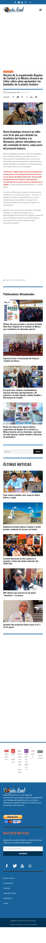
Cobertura (6, 888)
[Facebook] (15, 2)
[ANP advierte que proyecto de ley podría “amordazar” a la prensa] (19, 579)
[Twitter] (18, 2)
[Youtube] (22, 2)
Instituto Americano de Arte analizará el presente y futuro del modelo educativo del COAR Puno (20, 561)
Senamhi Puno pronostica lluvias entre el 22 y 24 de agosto (21, 625)
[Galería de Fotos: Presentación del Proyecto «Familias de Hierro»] (19, 345)
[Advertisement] (23, 39)
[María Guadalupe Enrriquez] (23, 114)
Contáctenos (7, 898)
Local (5, 72)
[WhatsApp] (25, 2)
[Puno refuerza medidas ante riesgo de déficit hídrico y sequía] (19, 481)
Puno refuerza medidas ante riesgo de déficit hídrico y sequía (21, 496)
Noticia (10, 72)
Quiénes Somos (8, 878)
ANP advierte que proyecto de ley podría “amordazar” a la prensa (19, 594)
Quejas (5, 903)
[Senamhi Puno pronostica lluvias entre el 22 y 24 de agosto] (19, 611)
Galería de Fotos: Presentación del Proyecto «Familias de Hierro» (21, 359)
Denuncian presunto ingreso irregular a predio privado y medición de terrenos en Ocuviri (22, 528)
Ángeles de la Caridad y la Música (15, 280)
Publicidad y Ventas (9, 893)
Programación (8, 883)
